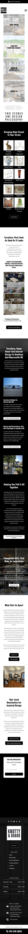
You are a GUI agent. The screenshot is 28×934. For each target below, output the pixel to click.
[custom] (17, 821)
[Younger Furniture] (14, 277)
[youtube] (14, 821)
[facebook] (8, 821)
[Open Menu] (26, 10)
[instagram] (11, 821)
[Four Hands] (14, 299)
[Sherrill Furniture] (14, 309)
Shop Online (12, 857)
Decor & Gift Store (14, 860)
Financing (11, 868)
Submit (14, 774)
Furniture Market (13, 863)
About (10, 855)
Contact (11, 865)
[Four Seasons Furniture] (14, 288)
